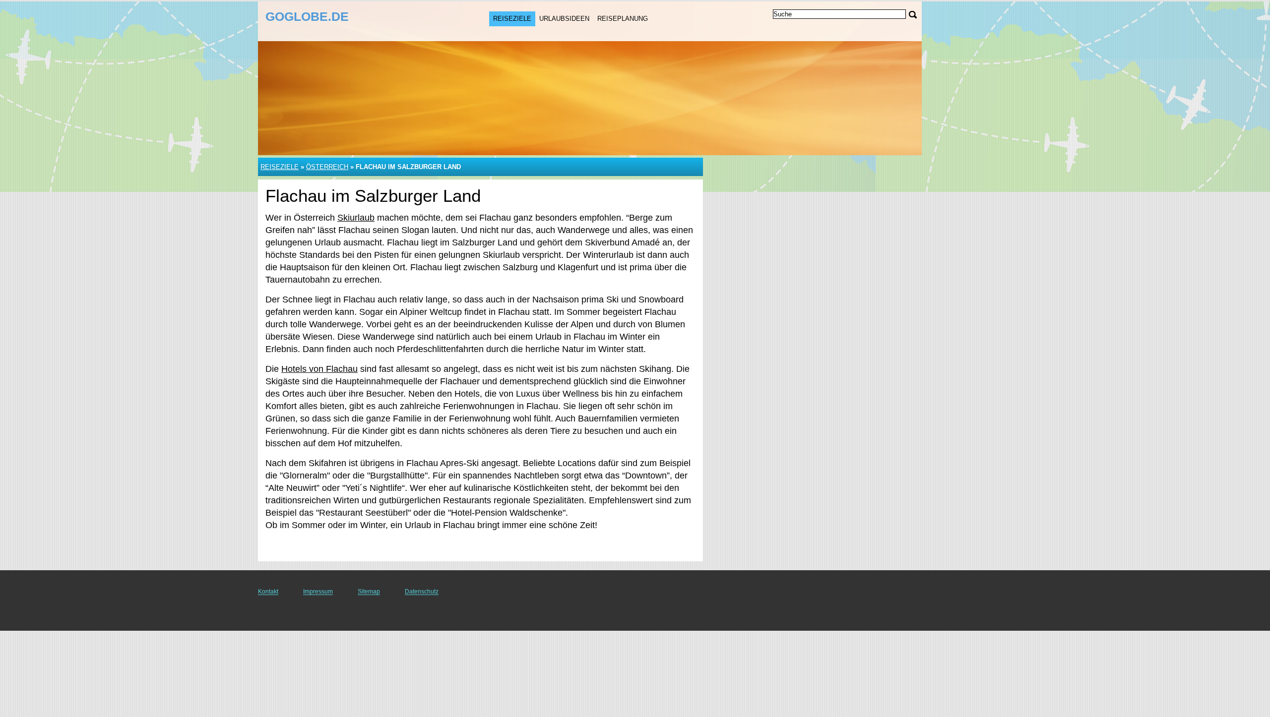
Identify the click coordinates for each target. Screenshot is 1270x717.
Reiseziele (512, 18)
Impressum (318, 591)
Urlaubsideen (564, 18)
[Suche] (913, 14)
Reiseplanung (622, 18)
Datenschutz (422, 591)
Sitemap (369, 591)
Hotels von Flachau (319, 369)
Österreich (327, 167)
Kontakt (268, 591)
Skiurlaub (356, 218)
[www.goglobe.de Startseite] (326, 20)
